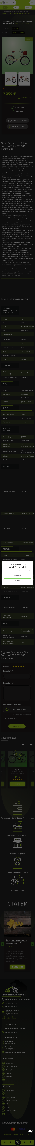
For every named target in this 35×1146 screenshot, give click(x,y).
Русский (17, 580)
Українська (17, 575)
